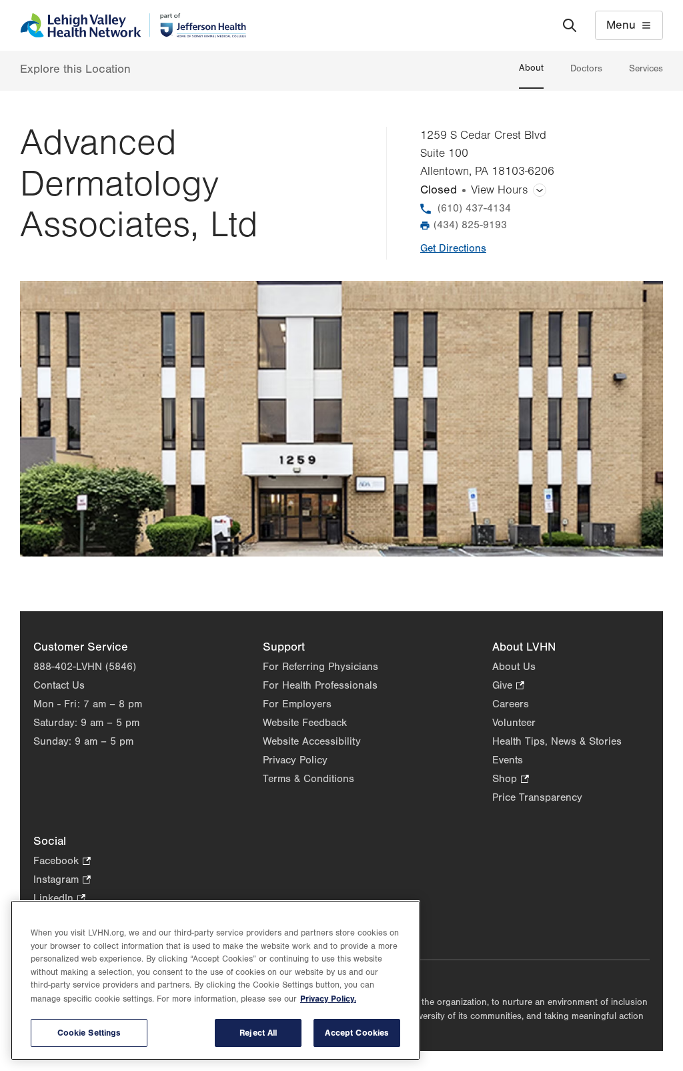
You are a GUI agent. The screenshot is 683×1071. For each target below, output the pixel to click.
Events (507, 760)
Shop (510, 780)
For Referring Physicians (320, 667)
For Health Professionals (320, 685)
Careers (510, 704)
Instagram (62, 880)
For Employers (297, 704)
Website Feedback (305, 723)
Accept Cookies (357, 1033)
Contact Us (59, 685)
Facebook (62, 862)
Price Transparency (537, 797)
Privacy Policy (295, 760)
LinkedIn (59, 899)
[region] (215, 980)
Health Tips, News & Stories (557, 741)
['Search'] (569, 25)
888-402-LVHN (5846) (84, 667)
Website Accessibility (312, 741)
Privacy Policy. (328, 999)
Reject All (258, 1033)
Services (646, 68)
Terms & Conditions (308, 779)
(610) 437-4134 (474, 208)
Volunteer (514, 723)
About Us (514, 667)
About (531, 68)
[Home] (133, 25)
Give (508, 686)
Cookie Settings (89, 1033)
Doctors (586, 68)
